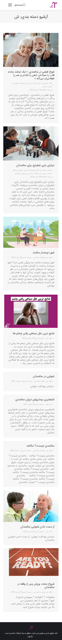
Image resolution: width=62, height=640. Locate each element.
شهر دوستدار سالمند (43, 252)
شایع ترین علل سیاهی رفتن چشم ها (33, 333)
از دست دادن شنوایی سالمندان (37, 526)
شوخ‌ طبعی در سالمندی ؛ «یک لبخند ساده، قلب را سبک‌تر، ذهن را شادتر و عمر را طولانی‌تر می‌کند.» (31, 75)
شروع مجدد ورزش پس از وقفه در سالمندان (36, 585)
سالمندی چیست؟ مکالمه (40, 446)
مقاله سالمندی (40, 381)
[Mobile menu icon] (10, 5)
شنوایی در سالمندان (43, 376)
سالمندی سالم (43, 83)
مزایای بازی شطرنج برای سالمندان (35, 165)
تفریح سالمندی (29, 170)
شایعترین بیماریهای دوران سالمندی (34, 399)
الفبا (50, 83)
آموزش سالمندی (46, 170)
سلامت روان (47, 173)
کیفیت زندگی (47, 86)
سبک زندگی (33, 83)
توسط (46, 90)
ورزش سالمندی (20, 173)
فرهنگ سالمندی (18, 83)
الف (50, 531)
